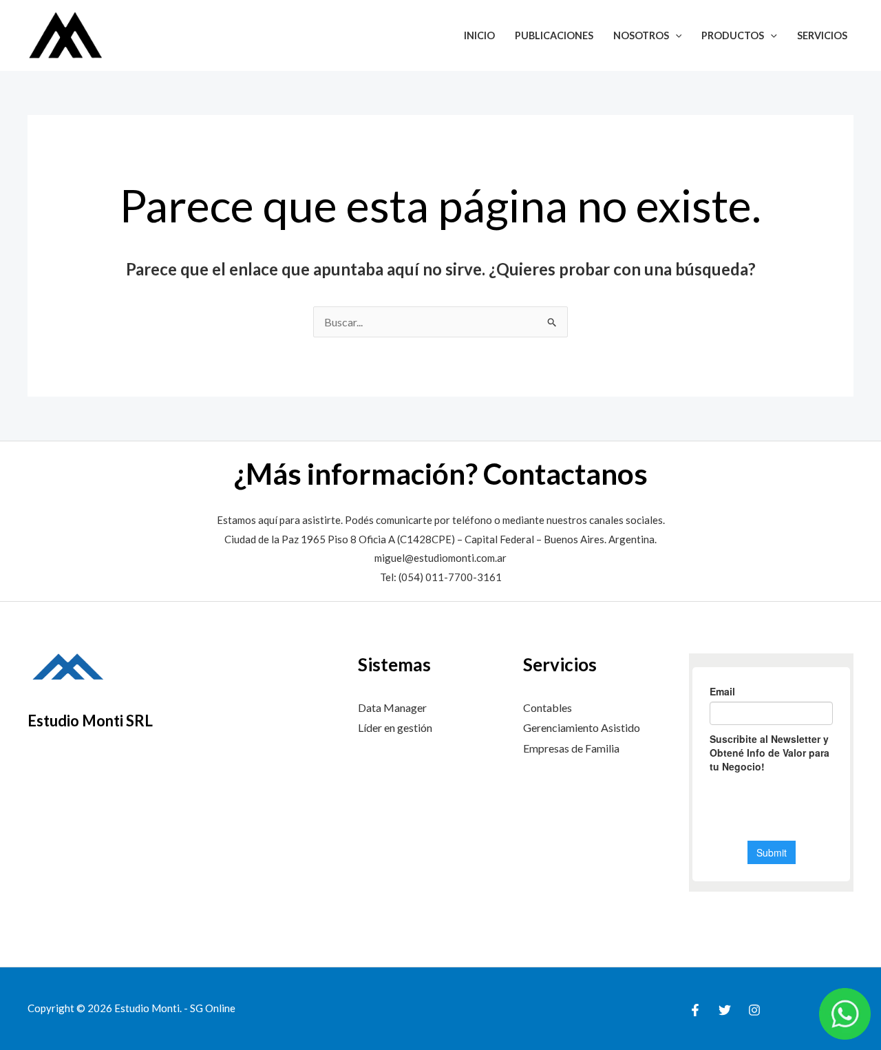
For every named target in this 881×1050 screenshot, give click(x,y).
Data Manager (392, 707)
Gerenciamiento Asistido (581, 727)
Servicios (822, 35)
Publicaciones (554, 35)
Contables (547, 707)
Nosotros (641, 35)
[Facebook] (695, 1010)
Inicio (479, 35)
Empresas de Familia (571, 748)
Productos (732, 35)
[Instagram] (754, 1010)
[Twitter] (725, 1010)
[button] (675, 35)
